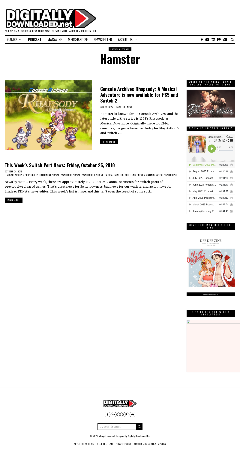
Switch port (172, 174)
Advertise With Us (84, 443)
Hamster (120, 106)
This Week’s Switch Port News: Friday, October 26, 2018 (60, 165)
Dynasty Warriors (62, 174)
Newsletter (103, 39)
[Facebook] (202, 39)
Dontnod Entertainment (38, 174)
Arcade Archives (15, 174)
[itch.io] (213, 39)
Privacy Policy (123, 443)
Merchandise (78, 39)
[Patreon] (219, 39)
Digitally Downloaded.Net (139, 436)
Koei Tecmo (130, 174)
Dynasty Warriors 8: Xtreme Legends (93, 174)
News (129, 106)
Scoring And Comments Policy (150, 443)
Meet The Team (105, 443)
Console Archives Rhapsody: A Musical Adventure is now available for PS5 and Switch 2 (139, 94)
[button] (139, 426)
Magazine (54, 39)
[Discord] (225, 39)
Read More (109, 142)
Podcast (34, 39)
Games (12, 39)
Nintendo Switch (154, 174)
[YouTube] (207, 39)
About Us (125, 39)
